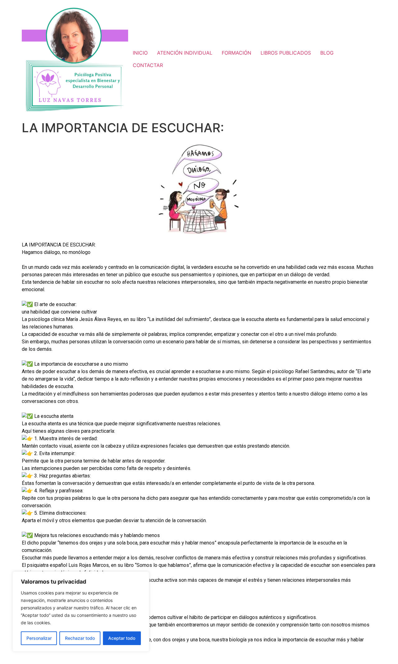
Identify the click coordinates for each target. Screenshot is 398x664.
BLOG (327, 53)
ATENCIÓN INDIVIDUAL (184, 53)
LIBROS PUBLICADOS (286, 53)
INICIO (140, 53)
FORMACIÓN (236, 53)
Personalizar (39, 638)
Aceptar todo (121, 638)
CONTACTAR (148, 65)
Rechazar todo (80, 638)
